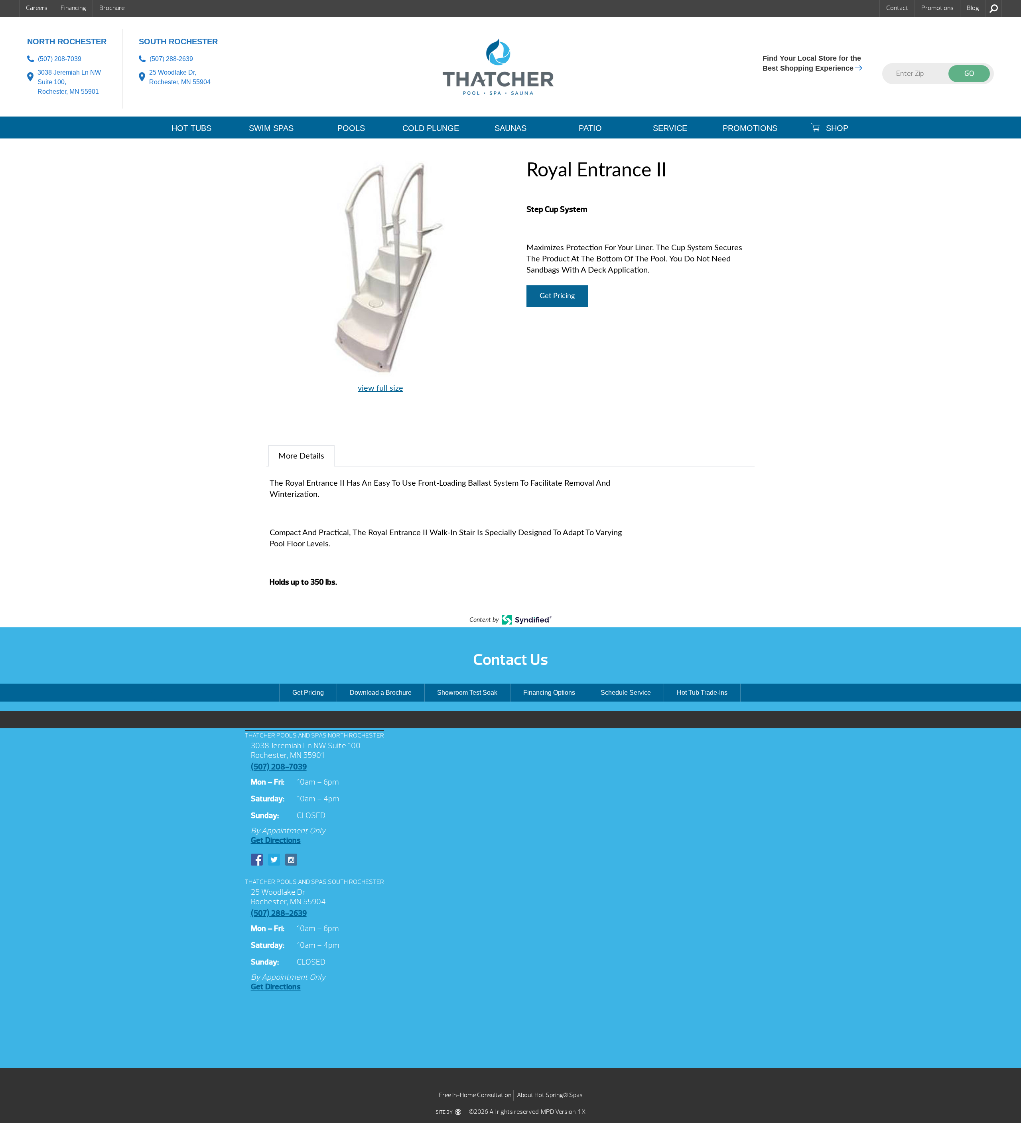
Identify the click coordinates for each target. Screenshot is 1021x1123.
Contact (897, 8)
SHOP (836, 128)
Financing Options (549, 692)
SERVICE (670, 128)
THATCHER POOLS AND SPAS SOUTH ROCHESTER (314, 882)
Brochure (111, 8)
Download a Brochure (381, 692)
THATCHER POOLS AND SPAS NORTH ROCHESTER (314, 735)
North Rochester (66, 41)
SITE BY (444, 1112)
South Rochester (178, 41)
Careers (36, 8)
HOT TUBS (191, 128)
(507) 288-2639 (171, 58)
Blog (973, 8)
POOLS (351, 128)
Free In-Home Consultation (475, 1095)
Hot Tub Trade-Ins (702, 692)
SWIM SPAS (271, 128)
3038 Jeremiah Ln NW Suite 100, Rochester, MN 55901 (69, 82)
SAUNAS (510, 128)
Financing (73, 8)
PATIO (590, 128)
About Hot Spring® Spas (550, 1095)
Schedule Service (626, 692)
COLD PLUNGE (430, 128)
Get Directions (276, 840)
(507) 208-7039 (59, 58)
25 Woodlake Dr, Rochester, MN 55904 (180, 77)
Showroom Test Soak (467, 692)
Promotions (937, 8)
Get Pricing (557, 296)
